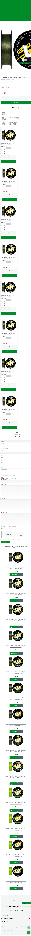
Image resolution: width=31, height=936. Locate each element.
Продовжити (6, 542)
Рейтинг (3, 528)
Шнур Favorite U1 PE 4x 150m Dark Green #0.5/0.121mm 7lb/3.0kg (16, 620)
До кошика (14, 574)
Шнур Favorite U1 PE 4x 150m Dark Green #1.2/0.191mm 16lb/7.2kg (16, 724)
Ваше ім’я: (4, 479)
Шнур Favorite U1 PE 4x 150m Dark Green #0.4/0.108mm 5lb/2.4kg (16, 594)
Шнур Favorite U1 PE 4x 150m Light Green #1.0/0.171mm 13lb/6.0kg (16, 829)
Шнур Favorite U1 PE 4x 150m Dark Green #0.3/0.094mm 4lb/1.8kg (16, 567)
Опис (17, 432)
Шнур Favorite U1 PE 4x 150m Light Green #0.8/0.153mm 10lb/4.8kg (16, 855)
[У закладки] (19, 574)
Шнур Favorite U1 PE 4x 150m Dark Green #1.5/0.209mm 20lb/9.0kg (16, 750)
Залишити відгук (5, 87)
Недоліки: (2, 498)
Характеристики (17, 434)
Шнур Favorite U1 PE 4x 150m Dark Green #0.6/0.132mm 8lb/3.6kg (16, 646)
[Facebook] (15, 912)
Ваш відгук (4, 512)
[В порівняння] (5, 105)
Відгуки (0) (17, 436)
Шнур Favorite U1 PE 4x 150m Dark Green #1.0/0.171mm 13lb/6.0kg (16, 698)
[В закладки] (2, 105)
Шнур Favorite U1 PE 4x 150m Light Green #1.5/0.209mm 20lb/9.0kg (16, 777)
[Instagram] (17, 912)
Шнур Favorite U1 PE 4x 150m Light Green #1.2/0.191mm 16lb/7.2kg (16, 803)
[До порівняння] (21, 574)
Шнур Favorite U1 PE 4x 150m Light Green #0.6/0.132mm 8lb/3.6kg (16, 881)
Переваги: (3, 484)
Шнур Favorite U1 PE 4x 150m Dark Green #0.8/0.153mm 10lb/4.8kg (16, 672)
